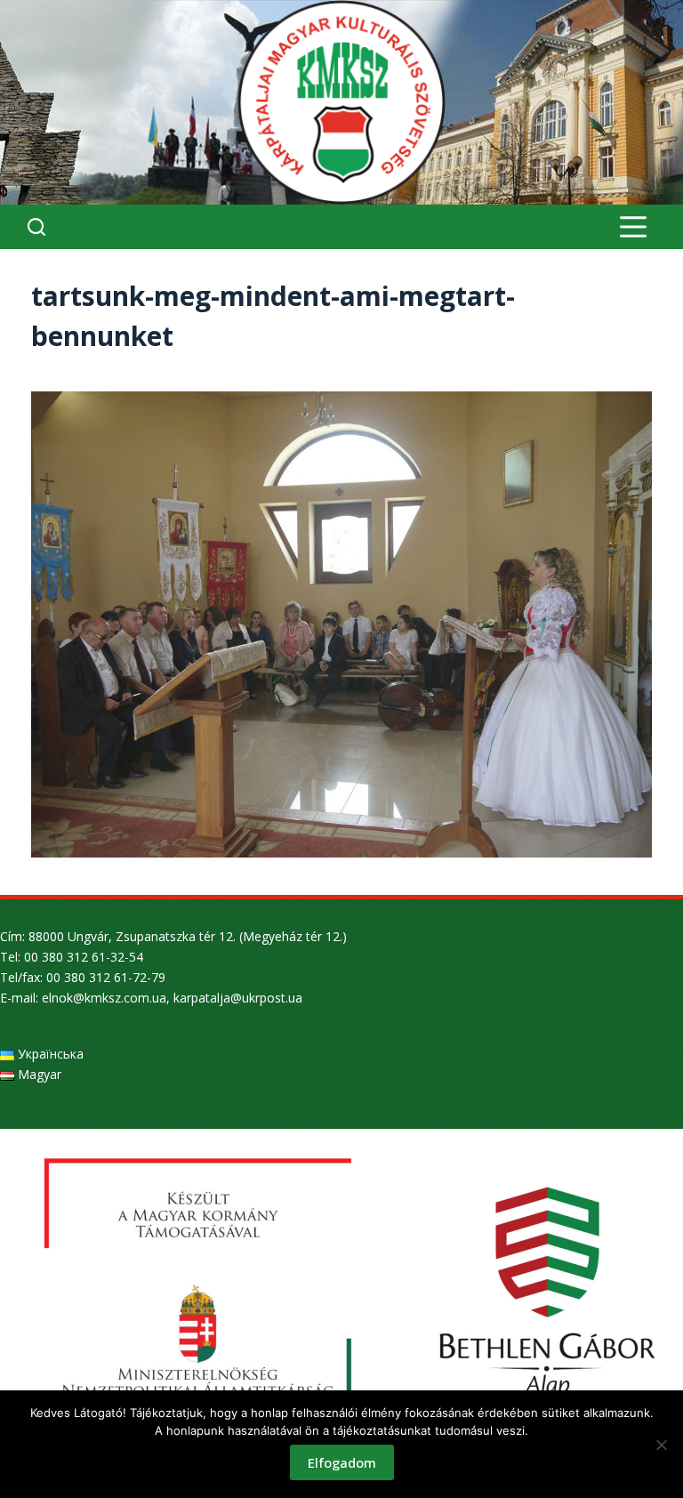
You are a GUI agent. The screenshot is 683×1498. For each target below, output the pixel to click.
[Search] (36, 227)
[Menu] (633, 227)
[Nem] (661, 1445)
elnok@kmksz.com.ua (104, 997)
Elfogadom (342, 1462)
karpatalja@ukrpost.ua (237, 997)
